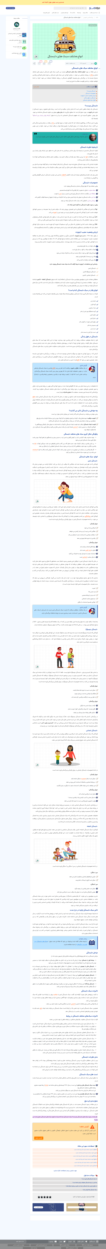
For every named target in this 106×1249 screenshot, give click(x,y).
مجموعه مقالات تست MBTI (87, 1245)
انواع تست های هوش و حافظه (72, 1248)
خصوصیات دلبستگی (91, 93)
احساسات (35, 450)
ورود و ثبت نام (10, 8)
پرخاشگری (88, 516)
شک (35, 444)
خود (86, 157)
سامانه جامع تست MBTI (64, 1245)
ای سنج (92, 63)
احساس (75, 427)
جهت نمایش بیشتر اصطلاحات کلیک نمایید (65, 1171)
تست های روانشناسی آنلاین (41, 1245)
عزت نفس (88, 550)
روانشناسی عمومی (88, 18)
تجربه (54, 212)
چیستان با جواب (34, 1248)
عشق (34, 397)
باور (41, 1008)
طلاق (53, 368)
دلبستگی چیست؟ (91, 91)
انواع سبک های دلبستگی (89, 100)
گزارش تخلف (38, 1138)
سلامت (55, 995)
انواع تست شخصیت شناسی (18, 1245)
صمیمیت (83, 779)
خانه (97, 18)
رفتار (91, 75)
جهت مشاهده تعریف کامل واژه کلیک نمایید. (83, 1149)
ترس (60, 194)
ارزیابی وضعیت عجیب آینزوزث (88, 96)
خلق (78, 360)
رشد (53, 123)
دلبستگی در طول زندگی (90, 98)
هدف (46, 1085)
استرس (73, 1004)
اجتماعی (85, 557)
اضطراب (63, 175)
